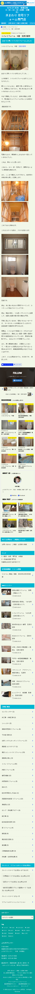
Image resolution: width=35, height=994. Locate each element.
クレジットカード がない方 (11, 896)
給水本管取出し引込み (10, 793)
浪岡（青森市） (27, 930)
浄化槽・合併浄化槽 (9, 856)
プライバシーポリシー (13, 986)
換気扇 (5, 833)
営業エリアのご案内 (17, 975)
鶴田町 (5, 936)
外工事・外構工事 (9, 717)
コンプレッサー (8, 711)
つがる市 (5, 927)
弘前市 (11, 930)
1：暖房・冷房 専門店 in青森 (12, 556)
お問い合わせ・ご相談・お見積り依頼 (18, 23)
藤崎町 (11, 933)
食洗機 (5, 845)
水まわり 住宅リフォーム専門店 (17, 17)
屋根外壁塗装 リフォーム (11, 729)
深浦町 (5, 933)
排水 (4, 787)
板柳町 (18, 930)
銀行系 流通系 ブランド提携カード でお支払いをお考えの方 (16, 889)
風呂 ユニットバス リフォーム (13, 752)
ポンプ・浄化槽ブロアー (11, 810)
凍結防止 (6, 804)
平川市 (5, 930)
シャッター (6, 723)
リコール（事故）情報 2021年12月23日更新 (16, 575)
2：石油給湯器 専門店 (8, 559)
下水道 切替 (7, 735)
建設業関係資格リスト (25, 984)
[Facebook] (17, 380)
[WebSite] (13, 495)
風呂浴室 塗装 (7, 839)
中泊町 (12, 927)
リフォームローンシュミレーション (13, 902)
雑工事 (5, 816)
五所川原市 (22, 46)
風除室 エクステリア (10, 746)
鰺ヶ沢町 (25, 933)
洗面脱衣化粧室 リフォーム (12, 799)
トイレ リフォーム (6, 33)
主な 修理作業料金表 (9, 973)
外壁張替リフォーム (9, 781)
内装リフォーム (8, 770)
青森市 (18, 933)
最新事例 (3, 23)
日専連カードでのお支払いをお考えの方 (16, 876)
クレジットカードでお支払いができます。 (16, 870)
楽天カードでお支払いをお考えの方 (15, 882)
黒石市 (11, 936)
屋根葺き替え (7, 758)
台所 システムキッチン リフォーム (14, 740)
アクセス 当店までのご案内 (24, 973)
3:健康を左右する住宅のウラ (10, 562)
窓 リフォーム (7, 827)
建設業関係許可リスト (10, 984)
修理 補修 (6, 775)
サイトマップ (24, 986)
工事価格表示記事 (9, 851)
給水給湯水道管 (8, 822)
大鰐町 (28, 927)
